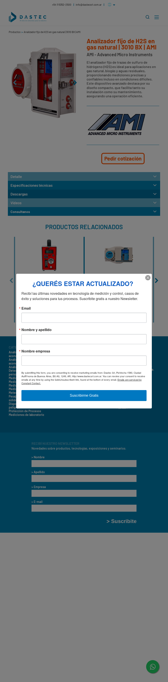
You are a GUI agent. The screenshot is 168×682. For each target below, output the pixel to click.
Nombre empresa (35, 351)
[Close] (147, 277)
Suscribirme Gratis (84, 395)
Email (26, 308)
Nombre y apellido (36, 329)
